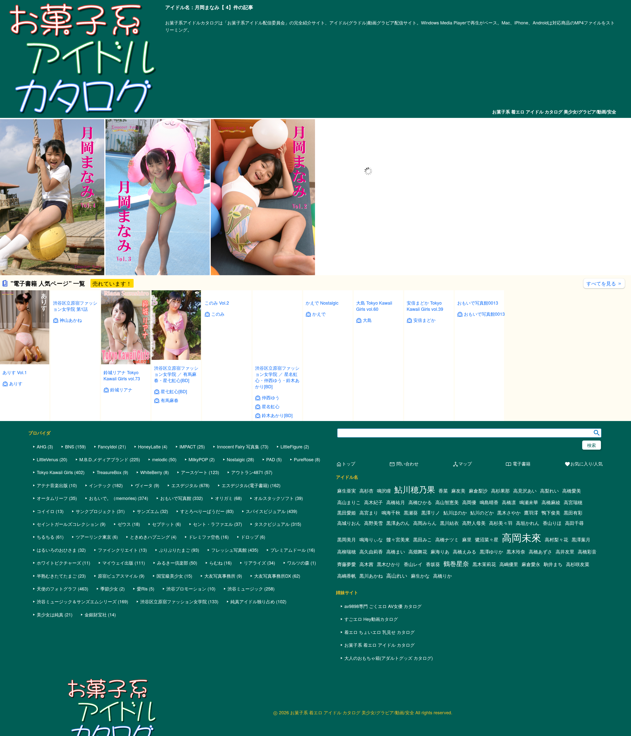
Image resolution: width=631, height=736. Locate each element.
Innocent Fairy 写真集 (238, 446)
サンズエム (148, 511)
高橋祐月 (395, 502)
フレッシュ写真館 (229, 549)
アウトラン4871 (247, 472)
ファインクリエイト (118, 549)
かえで (319, 314)
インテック (100, 485)
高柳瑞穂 (346, 551)
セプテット (163, 523)
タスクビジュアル (272, 523)
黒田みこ (422, 539)
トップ (345, 464)
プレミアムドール (288, 549)
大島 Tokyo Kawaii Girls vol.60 (374, 375)
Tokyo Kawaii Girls (55, 472)
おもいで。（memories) (113, 498)
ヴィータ (144, 485)
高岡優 (469, 502)
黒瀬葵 (411, 512)
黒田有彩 (573, 512)
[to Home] (82, 115)
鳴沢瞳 (384, 490)
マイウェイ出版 (117, 562)
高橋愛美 (571, 490)
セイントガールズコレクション (68, 523)
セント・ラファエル (213, 523)
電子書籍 (518, 464)
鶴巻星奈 (456, 563)
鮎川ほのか (455, 512)
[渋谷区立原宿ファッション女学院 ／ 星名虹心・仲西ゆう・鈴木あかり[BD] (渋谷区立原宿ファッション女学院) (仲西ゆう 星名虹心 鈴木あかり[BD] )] (277, 358)
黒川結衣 (449, 523)
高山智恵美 (447, 502)
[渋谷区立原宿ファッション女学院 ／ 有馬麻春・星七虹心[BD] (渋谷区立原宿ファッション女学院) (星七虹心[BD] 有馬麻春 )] (176, 358)
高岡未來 (521, 537)
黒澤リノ (430, 512)
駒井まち (553, 564)
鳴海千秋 (391, 512)
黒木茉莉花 (484, 564)
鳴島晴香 (489, 502)
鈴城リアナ (121, 389)
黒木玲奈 (516, 551)
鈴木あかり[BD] (277, 415)
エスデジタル (184, 485)
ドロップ (250, 536)
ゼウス (124, 523)
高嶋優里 (508, 564)
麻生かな (420, 575)
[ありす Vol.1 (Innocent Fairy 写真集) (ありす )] (24, 363)
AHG (41, 446)
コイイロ (45, 511)
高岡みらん (425, 523)
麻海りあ (440, 551)
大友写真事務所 (219, 575)
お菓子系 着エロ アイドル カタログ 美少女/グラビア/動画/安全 (554, 112)
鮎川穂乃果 (414, 489)
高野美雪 (373, 523)
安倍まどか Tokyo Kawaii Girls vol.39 (425, 305)
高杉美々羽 (500, 523)
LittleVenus (47, 459)
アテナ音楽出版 (52, 485)
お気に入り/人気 (583, 464)
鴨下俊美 (551, 512)
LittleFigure (291, 446)
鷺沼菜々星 (486, 539)
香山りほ (552, 523)
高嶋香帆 (346, 575)
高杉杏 (366, 490)
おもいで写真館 (175, 498)
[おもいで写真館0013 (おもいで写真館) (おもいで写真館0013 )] (479, 363)
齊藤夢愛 (346, 564)
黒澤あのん (398, 523)
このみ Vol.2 (217, 302)
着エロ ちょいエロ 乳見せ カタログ (379, 631)
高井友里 (565, 551)
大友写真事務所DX (272, 575)
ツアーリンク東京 (93, 536)
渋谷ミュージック (245, 588)
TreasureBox (109, 472)
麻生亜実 (346, 490)
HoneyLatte (149, 446)
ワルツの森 (298, 562)
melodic (159, 459)
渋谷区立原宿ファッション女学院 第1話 (75, 371)
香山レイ (413, 564)
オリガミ (224, 498)
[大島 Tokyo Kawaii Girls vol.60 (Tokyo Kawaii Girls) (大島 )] (378, 363)
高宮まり (368, 512)
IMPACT (187, 446)
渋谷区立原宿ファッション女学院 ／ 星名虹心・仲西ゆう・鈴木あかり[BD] (277, 377)
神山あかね (71, 385)
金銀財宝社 (96, 614)
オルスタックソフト (274, 498)
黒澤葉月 (581, 539)
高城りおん (349, 523)
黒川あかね (371, 575)
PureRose (304, 459)
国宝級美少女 (170, 575)
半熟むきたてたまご (57, 575)
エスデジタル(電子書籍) (245, 485)
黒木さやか (509, 512)
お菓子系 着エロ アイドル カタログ (379, 644)
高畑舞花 (417, 551)
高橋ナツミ (447, 539)
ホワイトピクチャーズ (59, 562)
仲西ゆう (271, 397)
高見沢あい (525, 490)
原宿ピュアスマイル (118, 575)
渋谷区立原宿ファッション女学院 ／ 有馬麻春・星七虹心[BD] (176, 374)
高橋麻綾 (551, 502)
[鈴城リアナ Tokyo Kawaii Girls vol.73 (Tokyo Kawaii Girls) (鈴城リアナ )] (125, 363)
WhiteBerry (151, 472)
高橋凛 (509, 502)
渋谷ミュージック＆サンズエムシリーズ (77, 601)
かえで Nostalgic (322, 302)
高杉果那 (500, 490)
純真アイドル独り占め (252, 601)
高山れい (396, 575)
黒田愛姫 (346, 512)
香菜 (443, 490)
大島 (367, 389)
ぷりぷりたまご (174, 549)
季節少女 (109, 588)
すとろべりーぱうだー (202, 511)
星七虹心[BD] (174, 391)
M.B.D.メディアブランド (103, 459)
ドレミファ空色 (204, 536)
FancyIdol (107, 446)
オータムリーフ (52, 498)
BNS (69, 446)
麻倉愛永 (531, 564)
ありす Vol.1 (14, 372)
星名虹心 (271, 406)
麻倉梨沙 (478, 490)
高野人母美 (474, 523)
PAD (270, 459)
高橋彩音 (587, 551)
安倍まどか (424, 320)
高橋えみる (464, 551)
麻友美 (458, 490)
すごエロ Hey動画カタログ (371, 618)
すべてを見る (604, 283)
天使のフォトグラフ (57, 588)
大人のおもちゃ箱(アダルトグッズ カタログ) (388, 657)
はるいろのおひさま (57, 549)
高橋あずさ (540, 551)
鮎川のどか (482, 512)
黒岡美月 (346, 539)
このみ (218, 314)
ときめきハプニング (150, 536)
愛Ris (142, 588)
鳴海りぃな (371, 539)
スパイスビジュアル (266, 511)
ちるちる (45, 536)
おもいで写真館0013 (477, 372)
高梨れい (549, 490)
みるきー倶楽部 (172, 562)
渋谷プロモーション (186, 588)
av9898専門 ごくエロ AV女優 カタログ (382, 606)
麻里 (467, 539)
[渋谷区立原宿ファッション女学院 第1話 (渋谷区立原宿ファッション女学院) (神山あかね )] (75, 358)
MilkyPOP (198, 459)
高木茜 (366, 564)
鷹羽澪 (531, 512)
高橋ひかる (420, 502)
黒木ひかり (388, 564)
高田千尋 (574, 523)
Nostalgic (236, 459)
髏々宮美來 (398, 539)
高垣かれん (527, 523)
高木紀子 (373, 502)
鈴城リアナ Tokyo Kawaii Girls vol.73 (122, 375)
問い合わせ (404, 464)
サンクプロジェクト (96, 511)
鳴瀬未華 (528, 502)
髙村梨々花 (556, 539)
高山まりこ (349, 502)
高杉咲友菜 (577, 564)
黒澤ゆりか (491, 551)
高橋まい (395, 551)
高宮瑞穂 (573, 502)
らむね (216, 562)
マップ (462, 464)
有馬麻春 (169, 400)
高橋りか (442, 575)
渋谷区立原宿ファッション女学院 (173, 601)
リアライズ (255, 562)
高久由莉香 (371, 551)
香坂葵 (433, 564)
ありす (15, 383)
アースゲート (194, 472)
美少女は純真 (50, 614)
